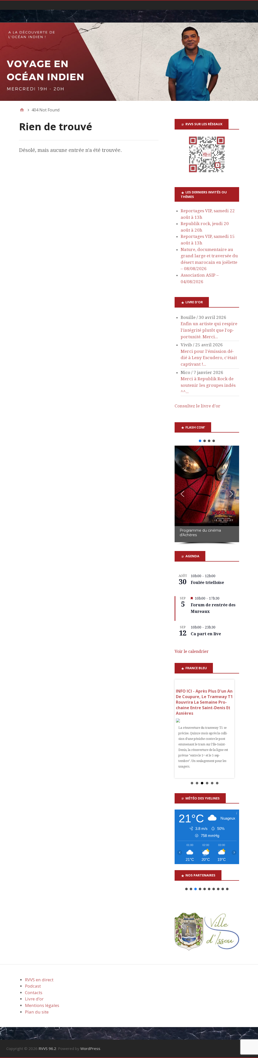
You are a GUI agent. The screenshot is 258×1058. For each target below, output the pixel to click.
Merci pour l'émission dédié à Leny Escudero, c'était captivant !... (209, 358)
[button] (200, 441)
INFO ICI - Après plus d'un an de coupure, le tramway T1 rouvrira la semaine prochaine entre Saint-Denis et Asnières (204, 702)
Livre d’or (34, 999)
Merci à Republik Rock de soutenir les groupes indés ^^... (208, 385)
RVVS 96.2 (47, 1048)
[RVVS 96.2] (129, 62)
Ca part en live (206, 633)
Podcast (33, 986)
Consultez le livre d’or (197, 405)
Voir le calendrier (192, 651)
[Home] (22, 110)
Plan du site (37, 1012)
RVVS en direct (39, 980)
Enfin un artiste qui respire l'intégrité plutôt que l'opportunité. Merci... (209, 330)
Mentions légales (42, 1005)
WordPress (90, 1048)
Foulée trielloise (207, 582)
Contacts (33, 992)
